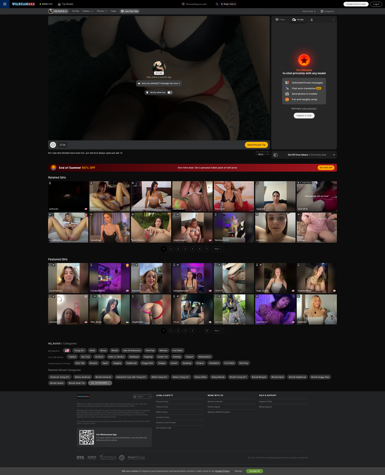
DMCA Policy (162, 412)
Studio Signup (214, 407)
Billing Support (265, 407)
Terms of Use (162, 407)
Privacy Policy (162, 402)
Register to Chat (304, 115)
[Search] (217, 4)
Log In (376, 4)
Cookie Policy (222, 471)
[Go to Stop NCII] (136, 458)
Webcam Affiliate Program (219, 412)
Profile (75, 11)
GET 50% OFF (326, 168)
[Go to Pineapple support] (122, 458)
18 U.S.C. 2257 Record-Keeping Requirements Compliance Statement (278, 458)
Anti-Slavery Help (163, 428)
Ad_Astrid (54, 343)
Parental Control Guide (166, 423)
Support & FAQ (265, 402)
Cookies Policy (162, 417)
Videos (88, 11)
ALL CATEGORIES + (100, 383)
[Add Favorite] (53, 145)
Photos (102, 11)
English (140, 396)
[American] (67, 350)
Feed (113, 11)
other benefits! (309, 108)
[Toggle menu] (5, 4)
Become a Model (215, 402)
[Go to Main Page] (23, 4)
